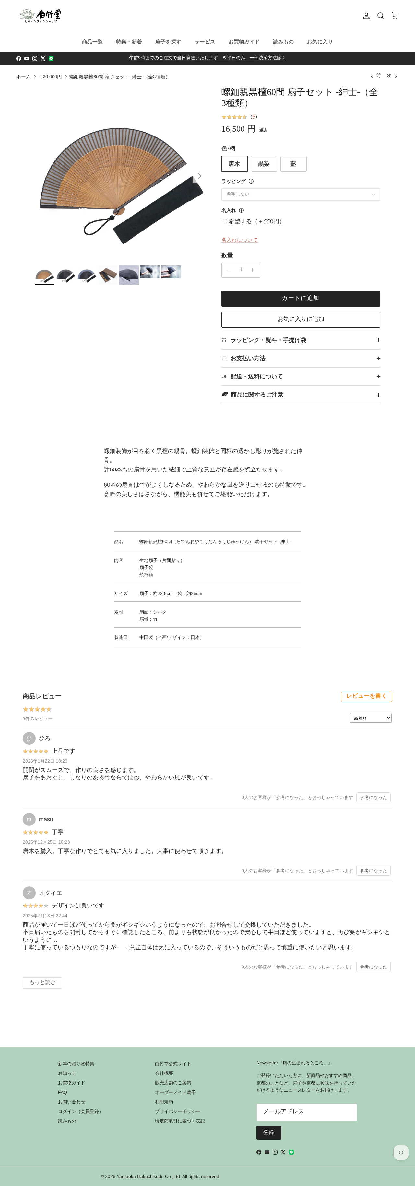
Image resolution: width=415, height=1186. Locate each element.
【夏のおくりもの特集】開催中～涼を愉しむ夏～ (207, 59)
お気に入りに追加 (301, 320)
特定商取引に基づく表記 (180, 1120)
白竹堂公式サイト (173, 1063)
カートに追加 (301, 299)
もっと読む (42, 982)
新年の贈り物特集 (76, 1063)
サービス (205, 41)
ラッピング (233, 181)
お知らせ (67, 1073)
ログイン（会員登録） (80, 1111)
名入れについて (239, 240)
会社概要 (164, 1073)
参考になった (373, 797)
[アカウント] (365, 16)
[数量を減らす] (228, 270)
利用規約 (164, 1101)
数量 (227, 256)
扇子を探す (168, 41)
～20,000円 (50, 76)
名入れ (228, 210)
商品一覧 (92, 41)
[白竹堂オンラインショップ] (40, 15)
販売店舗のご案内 (173, 1082)
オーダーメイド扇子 (175, 1092)
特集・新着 (129, 41)
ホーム (23, 76)
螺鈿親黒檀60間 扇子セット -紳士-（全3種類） (119, 76)
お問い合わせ (71, 1101)
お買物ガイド (244, 41)
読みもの (283, 41)
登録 (269, 1132)
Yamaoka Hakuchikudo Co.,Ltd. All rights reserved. (168, 1176)
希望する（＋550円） (257, 222)
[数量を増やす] (254, 270)
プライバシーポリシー (177, 1111)
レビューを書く (366, 696)
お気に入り (320, 41)
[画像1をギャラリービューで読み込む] (121, 173)
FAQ (62, 1092)
